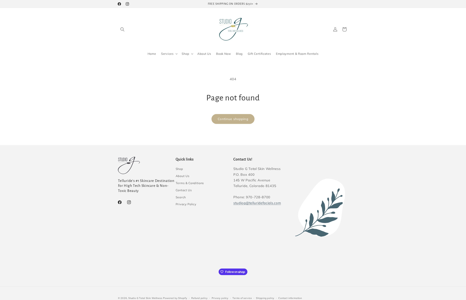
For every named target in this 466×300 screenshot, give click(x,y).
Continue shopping (233, 119)
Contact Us (184, 190)
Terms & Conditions (190, 183)
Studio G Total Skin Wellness (145, 298)
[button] (122, 29)
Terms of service (242, 298)
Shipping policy (265, 298)
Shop (179, 169)
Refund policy (199, 298)
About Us (182, 176)
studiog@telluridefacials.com (257, 203)
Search (181, 197)
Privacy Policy (186, 204)
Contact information (290, 298)
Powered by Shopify (175, 298)
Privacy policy (220, 298)
